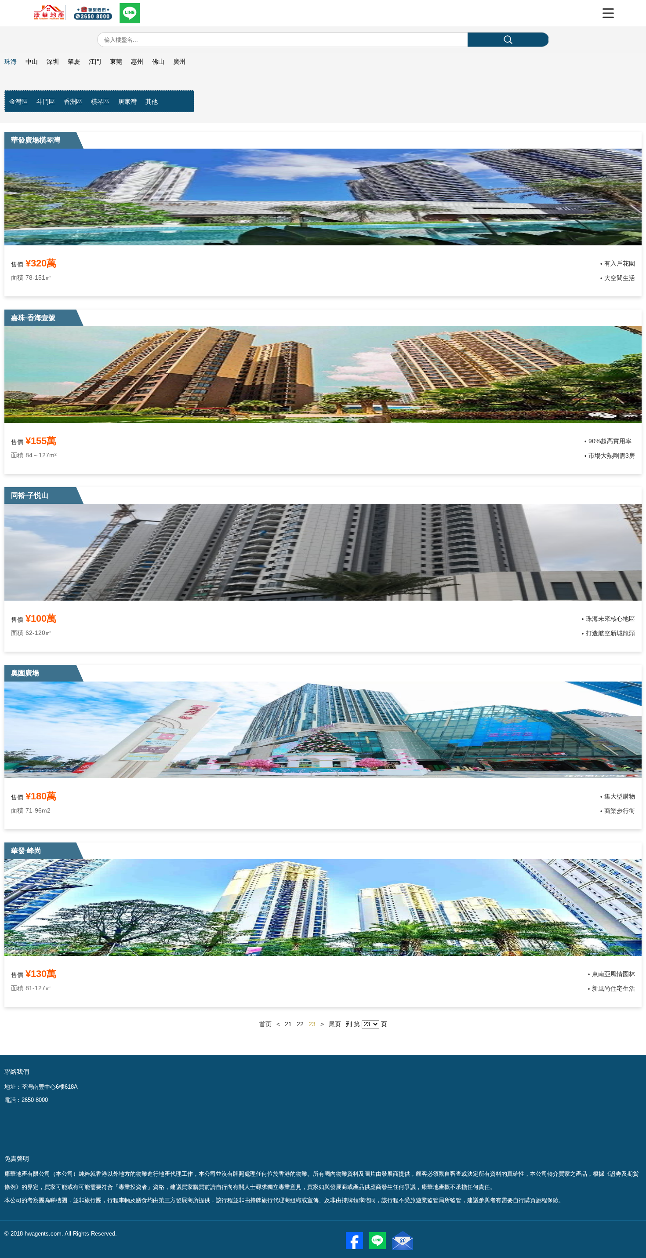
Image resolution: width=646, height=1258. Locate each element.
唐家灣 (127, 101)
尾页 (335, 1024)
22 (300, 1024)
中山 (31, 61)
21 (288, 1024)
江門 (95, 61)
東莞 (116, 61)
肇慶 (74, 61)
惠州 (137, 61)
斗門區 (45, 101)
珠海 (10, 61)
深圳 (53, 61)
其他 (151, 101)
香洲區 (73, 101)
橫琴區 (100, 101)
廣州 (179, 61)
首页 (265, 1024)
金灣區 (18, 101)
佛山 (158, 61)
